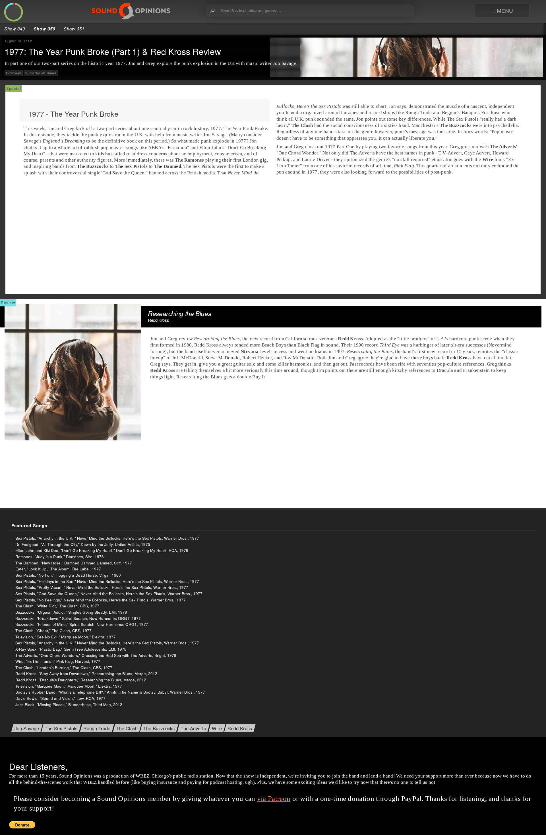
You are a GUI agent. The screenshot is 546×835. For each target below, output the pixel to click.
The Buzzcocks (159, 728)
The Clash (127, 728)
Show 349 (14, 29)
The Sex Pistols (61, 728)
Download (13, 73)
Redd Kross (240, 728)
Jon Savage (27, 728)
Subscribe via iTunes (41, 73)
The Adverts (193, 728)
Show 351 (74, 29)
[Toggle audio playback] (14, 12)
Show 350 (44, 29)
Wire (217, 728)
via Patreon (273, 798)
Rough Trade (96, 728)
